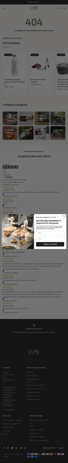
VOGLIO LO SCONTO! (50, 244)
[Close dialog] (64, 216)
